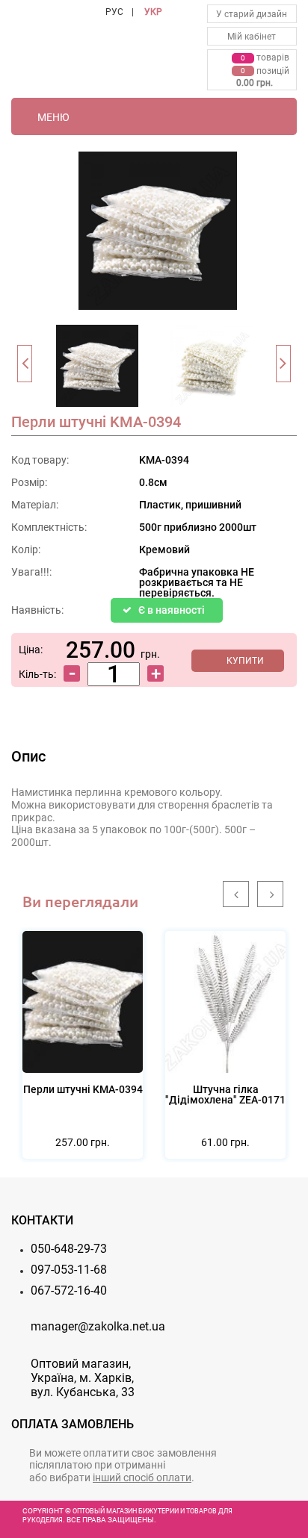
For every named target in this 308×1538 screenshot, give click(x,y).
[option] (97, 370)
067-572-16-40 (69, 1290)
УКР (153, 12)
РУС (114, 12)
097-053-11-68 (69, 1270)
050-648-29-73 (69, 1249)
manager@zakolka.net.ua (98, 1326)
